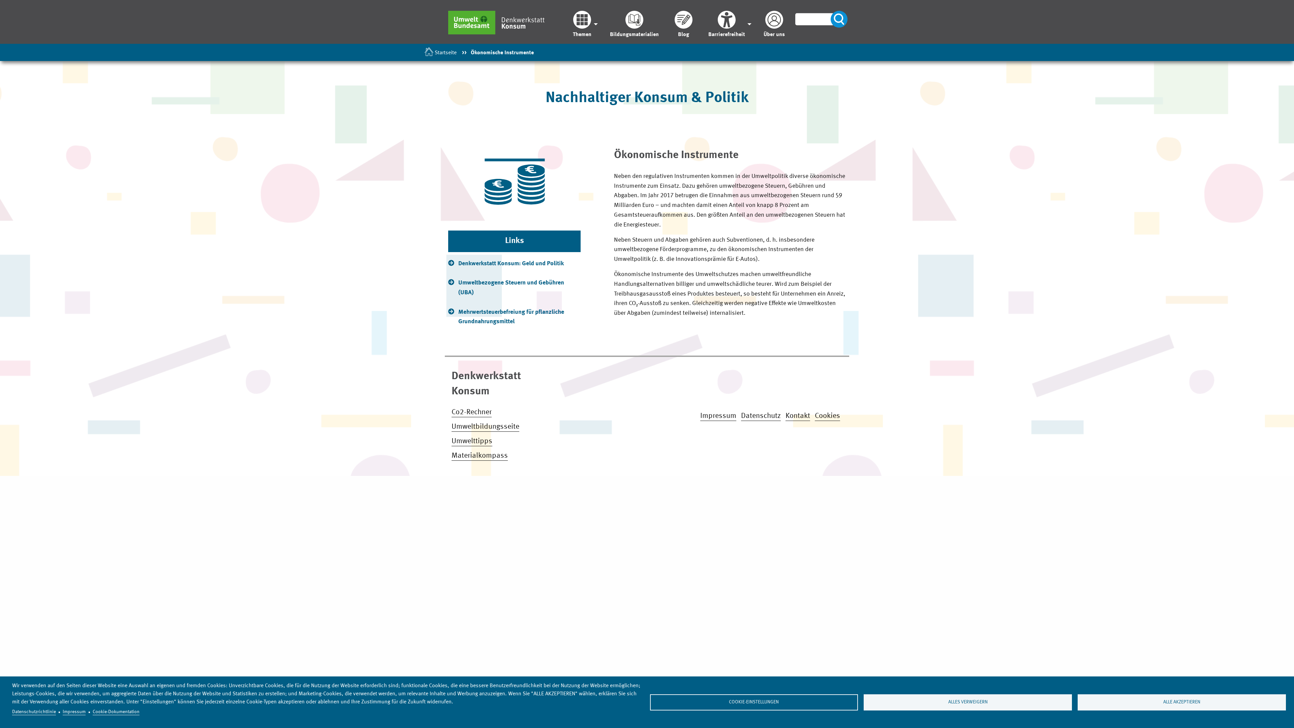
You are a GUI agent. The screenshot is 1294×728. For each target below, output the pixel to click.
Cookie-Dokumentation (116, 712)
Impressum (74, 712)
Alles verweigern (968, 702)
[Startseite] (499, 22)
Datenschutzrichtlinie (34, 712)
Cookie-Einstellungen (754, 702)
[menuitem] (583, 24)
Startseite (446, 53)
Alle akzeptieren (1181, 702)
